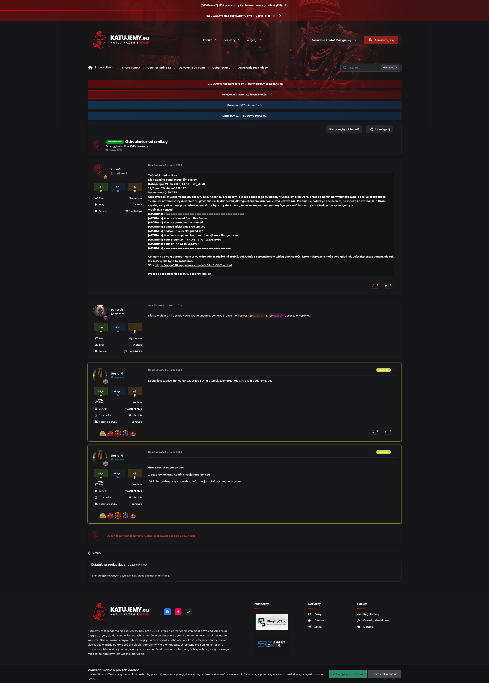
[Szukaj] (345, 67)
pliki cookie (137, 674)
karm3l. (116, 169)
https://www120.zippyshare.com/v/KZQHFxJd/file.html (193, 265)
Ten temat (388, 68)
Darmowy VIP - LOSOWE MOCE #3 (244, 115)
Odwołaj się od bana (376, 620)
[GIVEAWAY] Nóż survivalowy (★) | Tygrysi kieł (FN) (241, 16)
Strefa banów (131, 67)
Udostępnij (382, 129)
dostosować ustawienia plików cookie (233, 674)
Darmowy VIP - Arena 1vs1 (244, 105)
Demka (319, 620)
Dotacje (368, 627)
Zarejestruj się (384, 40)
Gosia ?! (117, 373)
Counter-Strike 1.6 (159, 67)
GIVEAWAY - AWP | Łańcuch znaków (244, 94)
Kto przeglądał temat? (344, 129)
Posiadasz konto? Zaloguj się (332, 40)
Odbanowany (221, 67)
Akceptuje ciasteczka (349, 674)
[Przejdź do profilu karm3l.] (97, 145)
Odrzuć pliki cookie (384, 674)
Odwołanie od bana (192, 67)
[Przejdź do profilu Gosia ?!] (100, 375)
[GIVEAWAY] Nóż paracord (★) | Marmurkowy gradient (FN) (241, 5)
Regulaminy (371, 614)
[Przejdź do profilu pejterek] (100, 311)
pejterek (117, 309)
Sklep (318, 627)
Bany (317, 614)
